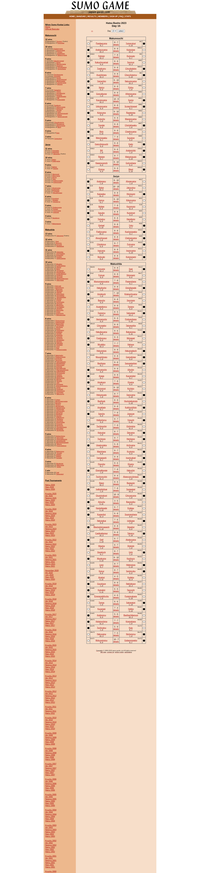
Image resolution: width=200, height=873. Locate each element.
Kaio (57, 348)
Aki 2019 (49, 586)
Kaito (59, 112)
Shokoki (59, 381)
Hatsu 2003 (50, 836)
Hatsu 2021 (50, 566)
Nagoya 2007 (50, 768)
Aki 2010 (49, 720)
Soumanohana (62, 427)
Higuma (58, 379)
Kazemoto (55, 152)
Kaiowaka (55, 150)
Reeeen (60, 84)
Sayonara (59, 360)
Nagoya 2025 (50, 498)
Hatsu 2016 (50, 641)
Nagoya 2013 (50, 680)
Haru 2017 (49, 623)
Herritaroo (60, 419)
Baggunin (60, 425)
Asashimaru (61, 53)
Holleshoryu (60, 417)
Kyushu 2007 (50, 764)
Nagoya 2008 (50, 753)
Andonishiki (61, 99)
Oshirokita (60, 252)
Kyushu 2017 (50, 614)
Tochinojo (59, 338)
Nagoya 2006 (50, 784)
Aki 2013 (49, 678)
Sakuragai (60, 235)
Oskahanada (60, 322)
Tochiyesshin (60, 253)
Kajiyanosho (60, 411)
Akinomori (59, 412)
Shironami (59, 289)
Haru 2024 (49, 518)
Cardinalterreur (61, 274)
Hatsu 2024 (50, 520)
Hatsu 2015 (50, 656)
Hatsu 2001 (50, 867)
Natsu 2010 (50, 724)
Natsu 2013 (50, 682)
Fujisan (57, 399)
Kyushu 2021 (50, 555)
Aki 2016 (49, 632)
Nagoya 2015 (50, 650)
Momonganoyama (61, 401)
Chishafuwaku (61, 96)
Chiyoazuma (61, 373)
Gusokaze (59, 384)
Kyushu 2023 (50, 524)
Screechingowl (61, 79)
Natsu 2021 (50, 562)
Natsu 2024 (50, 516)
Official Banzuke (52, 29)
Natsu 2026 (50, 485)
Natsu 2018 (50, 606)
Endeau (59, 374)
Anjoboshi (58, 358)
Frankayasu (60, 409)
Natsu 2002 (50, 847)
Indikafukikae (60, 371)
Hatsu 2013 (50, 687)
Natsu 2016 (50, 636)
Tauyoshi (60, 277)
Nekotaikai (59, 428)
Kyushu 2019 (50, 584)
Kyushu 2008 (50, 748)
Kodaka (59, 257)
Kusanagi (60, 389)
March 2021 (50, 564)
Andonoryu (60, 313)
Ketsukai (59, 366)
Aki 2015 (49, 647)
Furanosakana (61, 445)
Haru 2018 (49, 608)
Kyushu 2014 (50, 661)
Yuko (54, 179)
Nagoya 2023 (50, 529)
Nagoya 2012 (50, 696)
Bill (58, 98)
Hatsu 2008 (50, 759)
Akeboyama (60, 378)
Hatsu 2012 (50, 702)
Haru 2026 (49, 487)
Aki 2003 (49, 827)
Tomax (58, 387)
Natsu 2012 (50, 698)
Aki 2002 (49, 843)
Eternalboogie (61, 368)
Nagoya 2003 (50, 830)
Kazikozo (60, 275)
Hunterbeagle (60, 441)
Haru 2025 (49, 502)
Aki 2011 (49, 709)
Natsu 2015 (50, 652)
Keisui (58, 311)
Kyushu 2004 (50, 810)
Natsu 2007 (50, 770)
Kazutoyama (60, 50)
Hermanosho (59, 406)
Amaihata (59, 335)
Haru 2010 (49, 726)
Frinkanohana (60, 436)
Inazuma (56, 212)
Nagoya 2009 (50, 737)
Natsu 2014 (50, 667)
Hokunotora (60, 294)
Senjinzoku (60, 430)
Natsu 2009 (50, 740)
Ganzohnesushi (62, 113)
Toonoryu (58, 243)
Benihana (59, 327)
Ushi (58, 382)
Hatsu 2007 (50, 775)
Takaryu (59, 444)
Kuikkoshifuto (61, 265)
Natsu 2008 (50, 755)
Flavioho (59, 341)
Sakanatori (60, 474)
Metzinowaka (60, 81)
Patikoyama (56, 161)
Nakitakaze (60, 246)
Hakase (59, 292)
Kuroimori (55, 198)
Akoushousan (57, 193)
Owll (57, 472)
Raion (58, 269)
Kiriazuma (59, 108)
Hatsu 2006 (50, 790)
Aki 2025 (49, 496)
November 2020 (52, 570)
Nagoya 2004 (50, 814)
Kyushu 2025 (50, 494)
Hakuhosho (59, 355)
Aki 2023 (49, 527)
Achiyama (59, 420)
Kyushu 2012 (50, 691)
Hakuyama (60, 280)
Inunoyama (57, 210)
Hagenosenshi (62, 116)
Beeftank (59, 414)
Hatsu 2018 (50, 610)
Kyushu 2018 (50, 599)
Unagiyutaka (60, 422)
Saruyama (60, 437)
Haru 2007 (49, 773)
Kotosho (59, 95)
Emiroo (59, 115)
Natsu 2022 (50, 546)
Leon (58, 346)
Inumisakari (60, 307)
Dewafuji (59, 308)
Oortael (55, 209)
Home (47, 27)
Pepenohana (60, 320)
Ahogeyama (56, 188)
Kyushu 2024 (50, 509)
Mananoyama (61, 64)
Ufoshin (59, 299)
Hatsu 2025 (50, 505)
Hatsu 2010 (50, 729)
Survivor (59, 41)
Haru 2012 (49, 700)
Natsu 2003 (50, 832)
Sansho (58, 416)
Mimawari (60, 291)
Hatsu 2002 (50, 852)
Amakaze (59, 332)
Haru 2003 (49, 834)
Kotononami (57, 182)
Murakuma (59, 463)
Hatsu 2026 (50, 489)
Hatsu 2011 (50, 713)
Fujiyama (56, 191)
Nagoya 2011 (50, 711)
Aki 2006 (49, 781)
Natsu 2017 (50, 621)
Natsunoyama (62, 55)
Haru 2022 (49, 548)
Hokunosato (60, 365)
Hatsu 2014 (50, 671)
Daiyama (59, 303)
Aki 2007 (49, 766)
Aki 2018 (49, 601)
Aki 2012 (49, 693)
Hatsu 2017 (50, 625)
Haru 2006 (49, 788)
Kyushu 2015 (50, 645)
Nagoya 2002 (50, 845)
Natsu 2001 (50, 863)
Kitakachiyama (60, 357)
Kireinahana (61, 391)
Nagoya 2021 (50, 559)
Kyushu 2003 (50, 825)
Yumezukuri (58, 138)
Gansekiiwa (60, 295)
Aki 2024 (49, 511)
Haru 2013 (49, 685)
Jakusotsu (56, 154)
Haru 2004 (49, 819)
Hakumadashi (61, 362)
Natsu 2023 (50, 531)
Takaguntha (60, 324)
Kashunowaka (58, 180)
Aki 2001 (49, 858)
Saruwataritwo (61, 297)
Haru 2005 (49, 803)
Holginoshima (61, 258)
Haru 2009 (49, 742)
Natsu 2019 (50, 590)
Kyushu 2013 (50, 676)
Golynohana (62, 69)
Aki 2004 (49, 812)
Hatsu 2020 (50, 579)
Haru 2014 (49, 669)
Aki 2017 (49, 617)
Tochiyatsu (59, 392)
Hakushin (60, 343)
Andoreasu (55, 189)
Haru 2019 (49, 592)
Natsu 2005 (50, 801)
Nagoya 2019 (50, 588)
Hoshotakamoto (62, 439)
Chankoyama (61, 82)
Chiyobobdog (62, 67)
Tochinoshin (60, 302)
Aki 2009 (49, 735)
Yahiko (59, 467)
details (116, 44)
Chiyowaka (60, 325)
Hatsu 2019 (50, 595)
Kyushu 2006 (50, 779)
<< (92, 31)
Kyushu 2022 (50, 540)
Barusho (58, 403)
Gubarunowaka (61, 349)
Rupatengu (60, 124)
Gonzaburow (60, 93)
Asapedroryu (59, 287)
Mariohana (59, 305)
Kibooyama (56, 176)
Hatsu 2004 (50, 821)
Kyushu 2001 (50, 856)
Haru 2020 (49, 577)
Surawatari (60, 270)
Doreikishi (59, 345)
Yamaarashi (60, 340)
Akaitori (58, 456)
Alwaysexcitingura (62, 370)
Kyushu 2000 (50, 871)
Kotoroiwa (61, 43)
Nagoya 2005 (50, 799)
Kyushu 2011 (50, 707)
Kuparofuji (59, 255)
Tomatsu (55, 200)
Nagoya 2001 (50, 860)
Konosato (57, 76)
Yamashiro (57, 90)
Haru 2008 (49, 757)
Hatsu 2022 (50, 551)
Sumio (59, 78)
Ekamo (59, 267)
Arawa (58, 328)
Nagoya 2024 (50, 513)
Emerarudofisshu (62, 386)
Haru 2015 (49, 654)
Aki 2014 (49, 663)
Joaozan (59, 337)
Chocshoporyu (59, 122)
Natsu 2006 (50, 786)
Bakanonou (60, 451)
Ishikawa (59, 376)
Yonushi (59, 453)
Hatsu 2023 (50, 535)
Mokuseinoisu (60, 315)
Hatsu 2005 (50, 805)
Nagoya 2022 (50, 544)
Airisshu (58, 454)
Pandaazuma (58, 74)
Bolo (57, 133)
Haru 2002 (49, 849)
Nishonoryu (60, 394)
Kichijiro (59, 333)
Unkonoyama (60, 107)
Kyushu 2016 (50, 630)
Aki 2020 (49, 573)
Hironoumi (55, 174)
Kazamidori (60, 330)
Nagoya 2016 (50, 634)
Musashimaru (60, 363)
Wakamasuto (56, 223)
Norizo (58, 62)
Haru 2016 (49, 639)
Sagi (57, 241)
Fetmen (59, 52)
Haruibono (55, 218)
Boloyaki (58, 286)
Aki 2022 (49, 542)
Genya (54, 177)
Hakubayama (60, 408)
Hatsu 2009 (50, 744)
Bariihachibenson (62, 278)
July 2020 (49, 575)
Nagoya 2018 (50, 603)
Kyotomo (60, 424)
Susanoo (60, 65)
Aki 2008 (49, 751)
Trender (59, 110)
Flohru (59, 91)
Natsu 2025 (50, 500)
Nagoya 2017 (50, 619)
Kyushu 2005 (50, 794)
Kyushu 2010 (50, 718)
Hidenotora (60, 465)
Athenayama (61, 125)
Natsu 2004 (50, 816)
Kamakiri (59, 458)
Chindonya (56, 202)
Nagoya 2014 (50, 665)
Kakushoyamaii (59, 61)
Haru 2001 (49, 865)
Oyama (58, 300)
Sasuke (55, 168)
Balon (54, 159)
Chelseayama (57, 207)
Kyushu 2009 (50, 733)
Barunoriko (60, 310)
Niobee (54, 167)
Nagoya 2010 (50, 722)
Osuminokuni (60, 272)
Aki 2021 (49, 557)
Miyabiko (59, 264)
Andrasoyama (58, 48)
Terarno (58, 404)
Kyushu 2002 (50, 841)
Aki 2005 (49, 797)
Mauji (59, 127)
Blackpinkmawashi (62, 442)
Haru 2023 (49, 533)
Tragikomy (57, 105)
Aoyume (59, 244)
